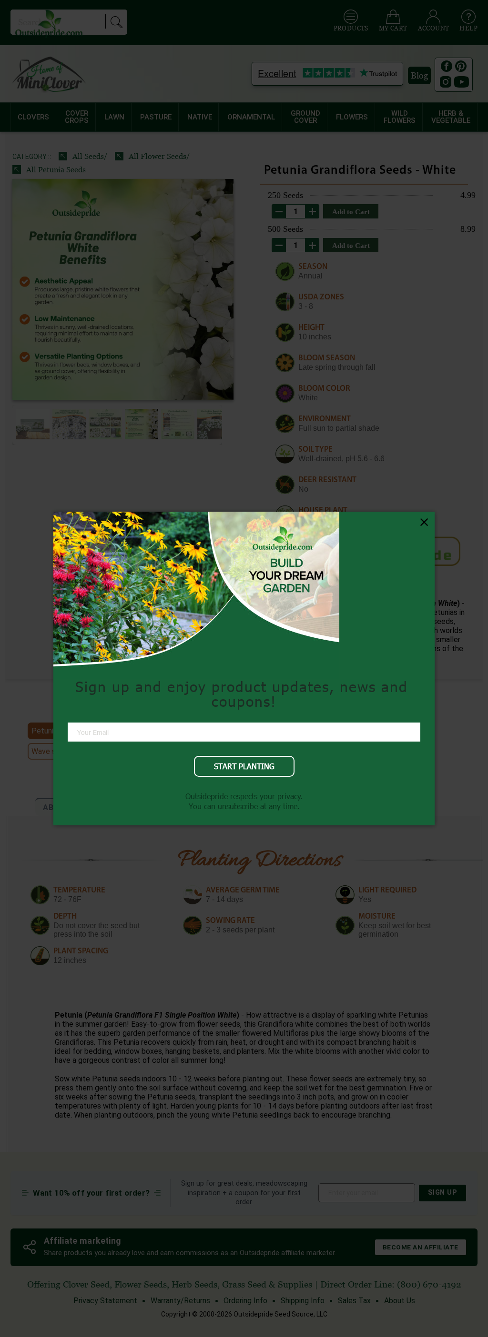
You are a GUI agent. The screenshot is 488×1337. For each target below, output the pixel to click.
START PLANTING (244, 766)
